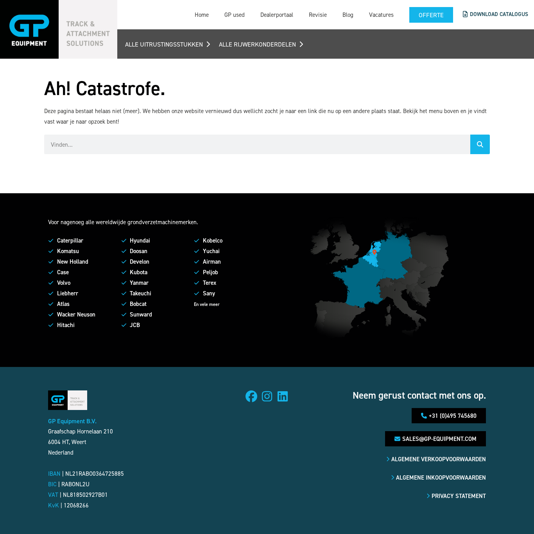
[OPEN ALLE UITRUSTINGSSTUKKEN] (208, 44)
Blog (347, 14)
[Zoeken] (480, 144)
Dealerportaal (276, 14)
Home (202, 14)
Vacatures (381, 14)
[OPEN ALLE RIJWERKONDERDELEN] (301, 44)
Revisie (318, 14)
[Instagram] (267, 396)
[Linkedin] (283, 396)
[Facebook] (251, 396)
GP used (234, 14)
